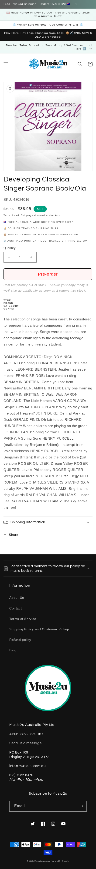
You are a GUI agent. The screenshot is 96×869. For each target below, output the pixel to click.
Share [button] (13, 535)
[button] (6, 64)
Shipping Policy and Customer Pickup (39, 629)
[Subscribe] (81, 806)
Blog (12, 650)
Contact (15, 608)
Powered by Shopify (60, 861)
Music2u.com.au (42, 861)
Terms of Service (22, 619)
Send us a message (25, 743)
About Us (16, 597)
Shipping (26, 215)
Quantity (9, 248)
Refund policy (20, 640)
